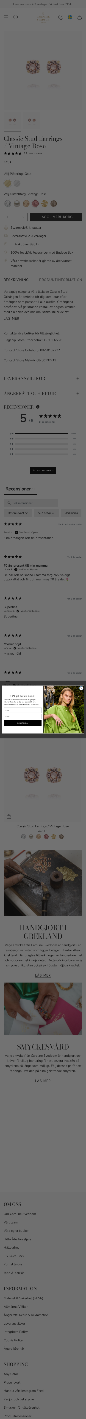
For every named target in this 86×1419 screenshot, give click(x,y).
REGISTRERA (22, 723)
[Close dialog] (81, 688)
